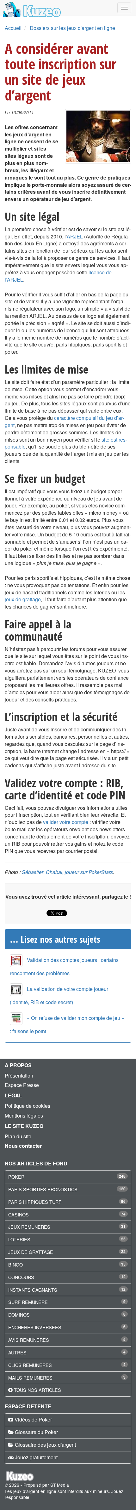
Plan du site (18, 1136)
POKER (16, 1176)
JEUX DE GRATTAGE (30, 1252)
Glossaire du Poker (36, 1432)
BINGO (15, 1264)
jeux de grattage (23, 599)
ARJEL (75, 236)
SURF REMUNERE (28, 1302)
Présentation (19, 1075)
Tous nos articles (37, 1390)
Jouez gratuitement (36, 1457)
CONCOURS (21, 1277)
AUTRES (17, 1352)
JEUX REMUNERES (29, 1226)
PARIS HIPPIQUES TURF (34, 1201)
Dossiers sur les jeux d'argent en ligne (72, 27)
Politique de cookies (27, 1105)
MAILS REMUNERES (30, 1377)
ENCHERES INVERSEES (34, 1327)
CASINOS (18, 1214)
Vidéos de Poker (33, 1419)
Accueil (13, 27)
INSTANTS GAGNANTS (32, 1289)
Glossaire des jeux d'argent (45, 1444)
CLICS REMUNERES (30, 1365)
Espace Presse (22, 1085)
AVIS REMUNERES (28, 1339)
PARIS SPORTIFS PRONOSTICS (42, 1189)
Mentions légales (24, 1115)
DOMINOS (19, 1314)
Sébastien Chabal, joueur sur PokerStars (67, 872)
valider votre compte (65, 822)
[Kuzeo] (31, 8)
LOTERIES (19, 1239)
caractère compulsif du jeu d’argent (64, 421)
